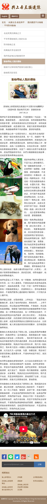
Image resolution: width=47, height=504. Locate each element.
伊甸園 (19, 477)
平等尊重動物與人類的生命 (15, 39)
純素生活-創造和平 (17, 22)
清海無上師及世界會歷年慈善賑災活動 (22, 487)
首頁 (4, 22)
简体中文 (15, 16)
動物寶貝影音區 (10, 73)
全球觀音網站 (38, 477)
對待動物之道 (9, 44)
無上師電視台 (6, 477)
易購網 (19, 481)
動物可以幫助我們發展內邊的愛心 (18, 67)
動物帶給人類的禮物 (12, 61)
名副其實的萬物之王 (12, 33)
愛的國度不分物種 (35, 22)
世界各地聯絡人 (38, 481)
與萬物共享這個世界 (12, 50)
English (4, 16)
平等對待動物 (10, 25)
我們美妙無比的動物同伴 (14, 56)
